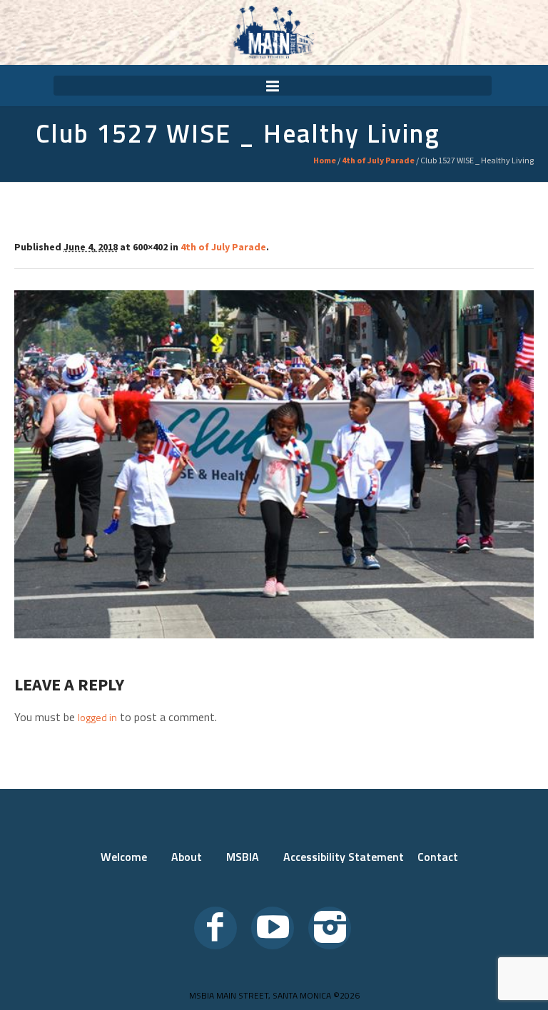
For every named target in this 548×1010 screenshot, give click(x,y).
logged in (97, 717)
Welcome (124, 857)
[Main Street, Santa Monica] (274, 32)
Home (324, 160)
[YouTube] (272, 928)
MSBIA (242, 857)
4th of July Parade (378, 160)
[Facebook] (215, 928)
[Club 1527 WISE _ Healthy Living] (274, 464)
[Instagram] (329, 928)
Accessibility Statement (343, 857)
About (186, 857)
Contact (437, 857)
